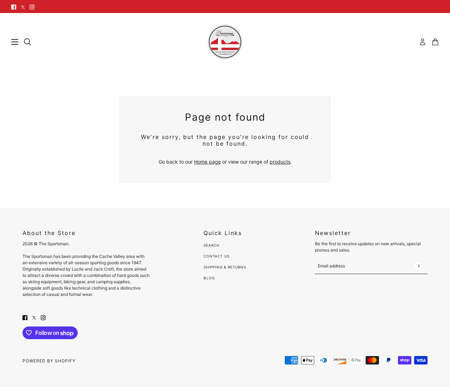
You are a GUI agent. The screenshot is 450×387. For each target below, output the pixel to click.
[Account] (422, 41)
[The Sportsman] (225, 41)
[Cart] (435, 41)
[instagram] (32, 6)
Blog (209, 278)
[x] (22, 6)
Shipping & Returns (225, 267)
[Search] (27, 41)
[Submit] (418, 266)
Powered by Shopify (49, 360)
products (280, 162)
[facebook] (13, 6)
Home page (207, 162)
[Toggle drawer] (14, 42)
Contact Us (217, 256)
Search (211, 245)
